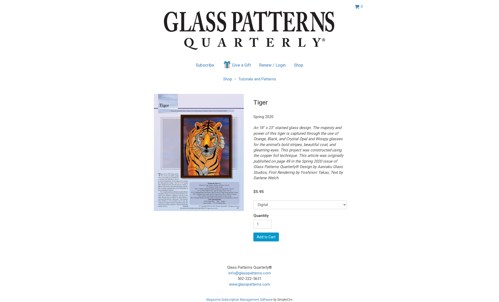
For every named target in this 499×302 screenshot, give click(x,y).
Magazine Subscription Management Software (239, 299)
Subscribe (205, 65)
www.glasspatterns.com (249, 284)
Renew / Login (272, 65)
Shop (298, 65)
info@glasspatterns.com (249, 273)
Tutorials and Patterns (257, 79)
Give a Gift (241, 65)
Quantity (261, 215)
